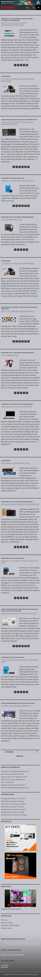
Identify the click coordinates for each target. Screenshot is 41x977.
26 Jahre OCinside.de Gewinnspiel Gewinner (17, 80)
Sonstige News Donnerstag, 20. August (14, 815)
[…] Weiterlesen (15, 542)
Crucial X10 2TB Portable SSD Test (18, 181)
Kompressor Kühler (20, 18)
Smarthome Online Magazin (10, 925)
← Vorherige (8, 752)
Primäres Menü (38, 7)
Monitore (16, 404)
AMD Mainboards (7, 119)
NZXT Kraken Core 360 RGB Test (12, 774)
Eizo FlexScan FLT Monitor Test (16, 407)
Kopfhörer (17, 217)
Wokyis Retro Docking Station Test (19, 613)
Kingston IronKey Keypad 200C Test (13, 785)
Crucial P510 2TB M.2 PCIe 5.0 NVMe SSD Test (19, 661)
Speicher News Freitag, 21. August (12, 812)
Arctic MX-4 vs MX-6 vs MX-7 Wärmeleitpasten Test (14, 24)
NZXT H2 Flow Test (7, 782)
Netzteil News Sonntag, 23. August (12, 807)
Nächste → (20, 756)
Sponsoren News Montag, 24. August (13, 804)
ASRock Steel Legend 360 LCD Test (13, 779)
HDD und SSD (17, 178)
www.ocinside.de (22, 974)
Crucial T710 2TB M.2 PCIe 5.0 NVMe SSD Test (19, 562)
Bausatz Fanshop (7, 923)
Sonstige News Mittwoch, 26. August (13, 798)
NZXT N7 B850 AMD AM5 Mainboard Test (15, 788)
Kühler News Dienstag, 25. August (12, 801)
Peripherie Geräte (27, 217)
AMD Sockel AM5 (19, 119)
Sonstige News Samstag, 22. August (13, 809)
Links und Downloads (27, 703)
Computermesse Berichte (10, 703)
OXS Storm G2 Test (10, 355)
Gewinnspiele (6, 76)
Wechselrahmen (15, 611)
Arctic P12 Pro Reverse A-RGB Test (18, 311)
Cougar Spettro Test (11, 220)
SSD (23, 178)
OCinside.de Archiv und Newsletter (12, 955)
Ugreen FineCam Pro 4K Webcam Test (14, 777)
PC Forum (4, 920)
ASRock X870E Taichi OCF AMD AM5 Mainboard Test (17, 123)
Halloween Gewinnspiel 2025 (15, 463)
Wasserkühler (15, 20)
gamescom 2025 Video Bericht (16, 706)
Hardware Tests (6, 18)
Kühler (30, 18)
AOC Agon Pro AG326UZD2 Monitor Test (14, 771)
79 (37, 752)
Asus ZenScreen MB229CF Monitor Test (20, 504)
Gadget (3, 609)
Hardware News (7, 794)
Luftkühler (5, 20)
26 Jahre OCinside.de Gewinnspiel (17, 263)
